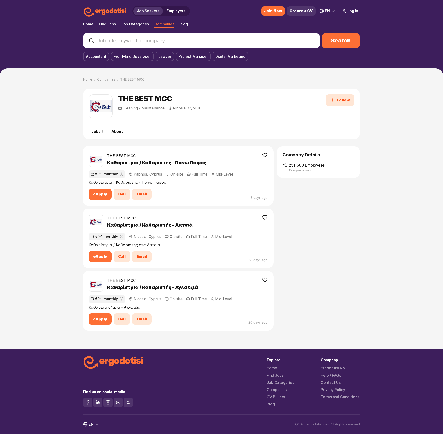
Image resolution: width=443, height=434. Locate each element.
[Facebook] (87, 402)
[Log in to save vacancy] (265, 155)
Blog (184, 24)
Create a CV (301, 11)
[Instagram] (108, 402)
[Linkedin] (97, 402)
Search (341, 40)
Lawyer (164, 56)
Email (142, 194)
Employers (176, 11)
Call (122, 194)
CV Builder (276, 397)
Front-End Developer (132, 56)
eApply (100, 194)
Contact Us (331, 382)
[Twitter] (128, 402)
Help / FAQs (331, 375)
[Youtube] (118, 402)
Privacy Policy (333, 390)
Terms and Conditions (340, 397)
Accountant (96, 56)
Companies (164, 24)
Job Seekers (148, 11)
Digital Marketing (230, 56)
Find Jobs (107, 24)
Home (88, 24)
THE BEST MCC (121, 156)
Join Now (273, 11)
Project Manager (193, 56)
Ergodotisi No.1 (334, 368)
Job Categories (135, 24)
